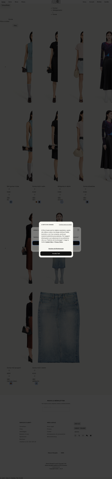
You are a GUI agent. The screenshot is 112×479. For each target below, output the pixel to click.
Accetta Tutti (56, 253)
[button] (65, 224)
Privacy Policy (59, 242)
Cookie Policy (49, 242)
